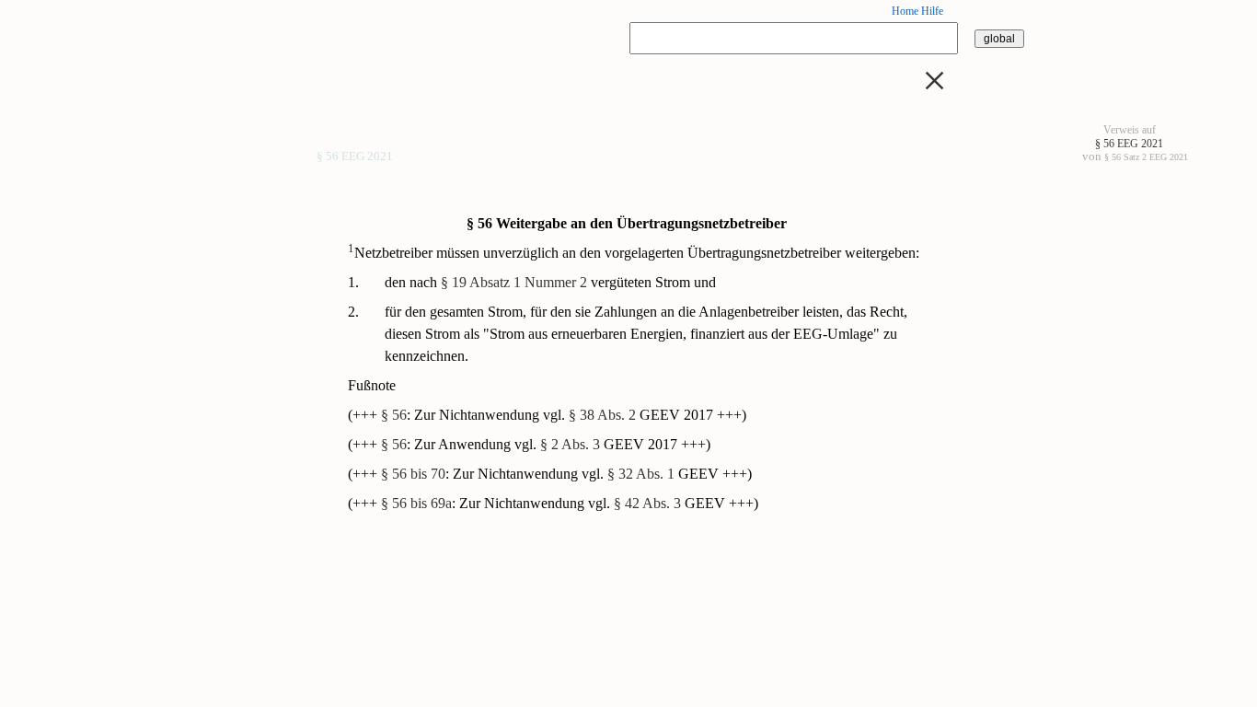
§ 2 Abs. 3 (570, 444)
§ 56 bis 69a (416, 503)
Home (905, 11)
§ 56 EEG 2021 (355, 157)
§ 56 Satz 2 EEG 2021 (1146, 157)
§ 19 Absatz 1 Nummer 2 (514, 282)
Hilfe (932, 11)
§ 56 (394, 415)
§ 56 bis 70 (413, 473)
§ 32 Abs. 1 (641, 473)
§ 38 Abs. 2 (602, 415)
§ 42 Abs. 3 (647, 503)
